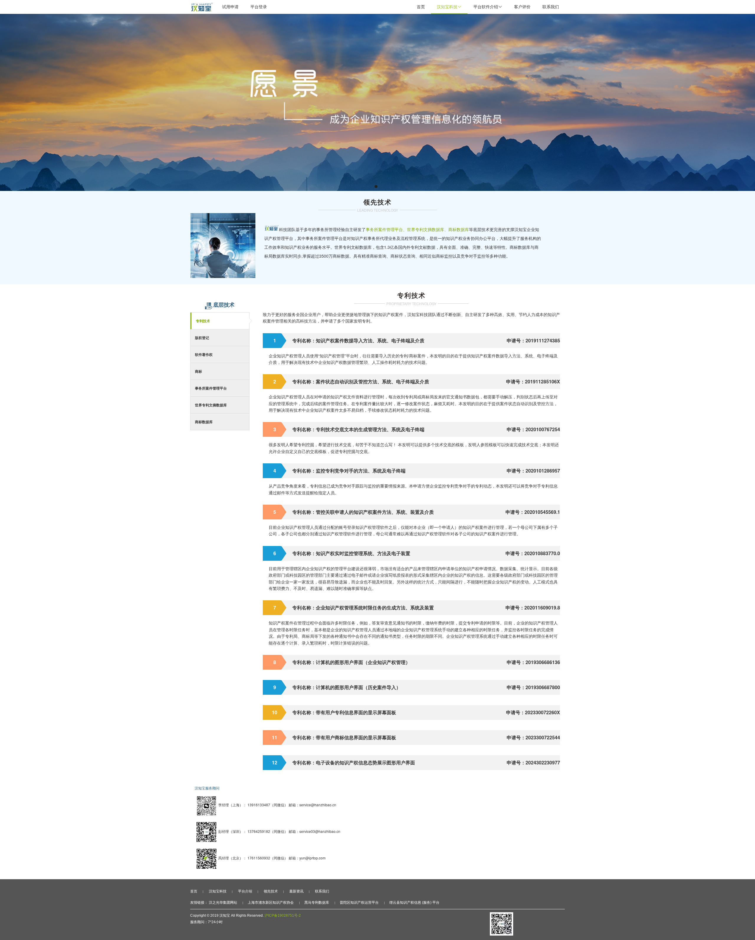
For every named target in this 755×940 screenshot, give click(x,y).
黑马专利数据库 (316, 902)
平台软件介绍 (487, 6)
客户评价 (522, 6)
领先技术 (271, 891)
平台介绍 (245, 891)
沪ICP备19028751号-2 (283, 915)
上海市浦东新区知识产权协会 (271, 902)
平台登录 (258, 6)
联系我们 (550, 6)
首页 (421, 6)
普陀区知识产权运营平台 (359, 902)
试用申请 (230, 6)
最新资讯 (296, 891)
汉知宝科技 (449, 6)
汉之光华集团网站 (223, 902)
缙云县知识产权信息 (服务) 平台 (414, 902)
